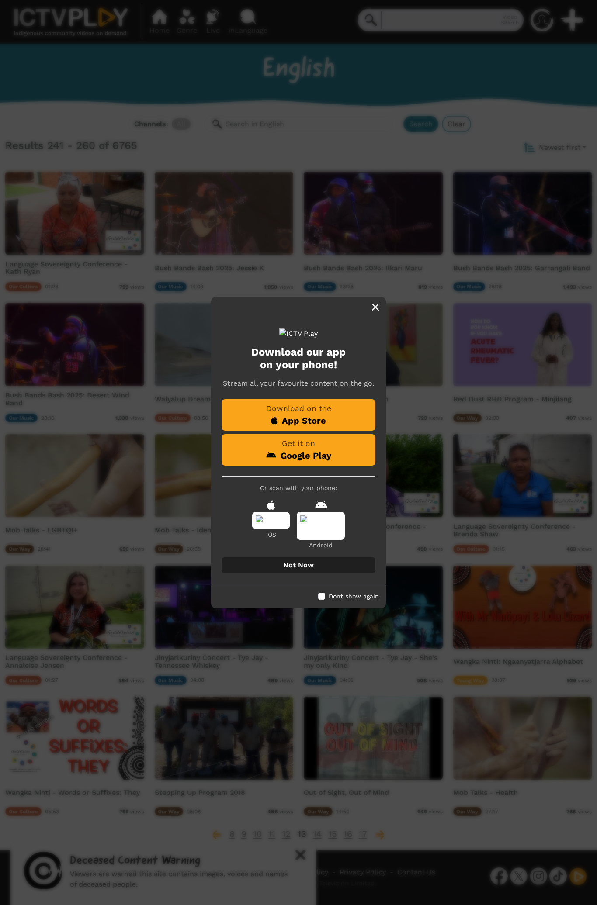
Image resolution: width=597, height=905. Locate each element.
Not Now (298, 565)
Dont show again (354, 596)
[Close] (375, 307)
